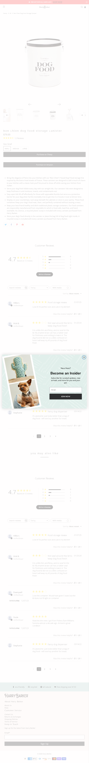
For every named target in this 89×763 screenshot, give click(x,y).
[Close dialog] (84, 357)
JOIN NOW (65, 396)
